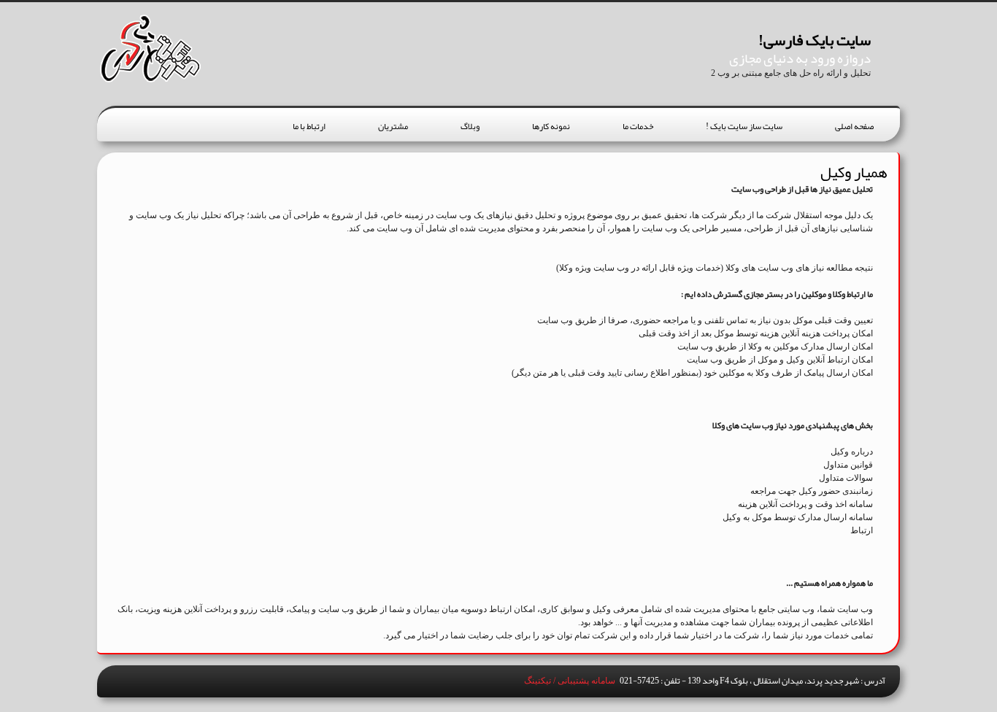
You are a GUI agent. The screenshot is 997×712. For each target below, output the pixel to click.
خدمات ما (638, 126)
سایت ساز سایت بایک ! (744, 126)
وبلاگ (470, 126)
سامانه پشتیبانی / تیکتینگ (569, 681)
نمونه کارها (551, 126)
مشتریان (393, 126)
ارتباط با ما (309, 126)
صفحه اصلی (854, 126)
